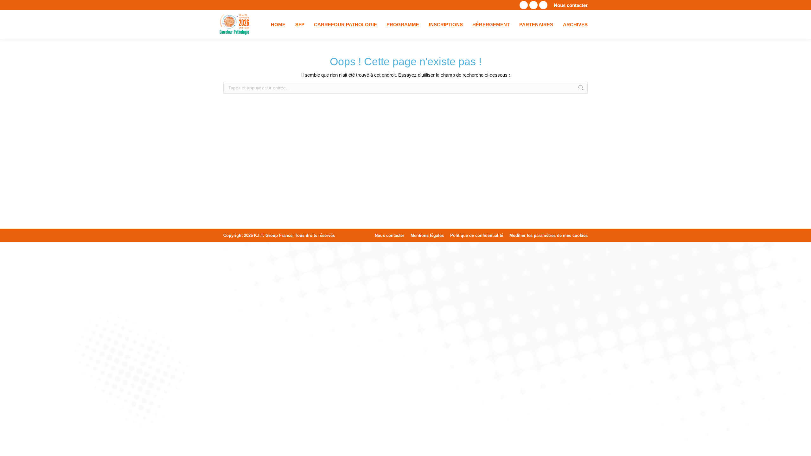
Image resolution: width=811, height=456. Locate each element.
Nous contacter (571, 5)
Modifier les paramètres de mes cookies (548, 235)
